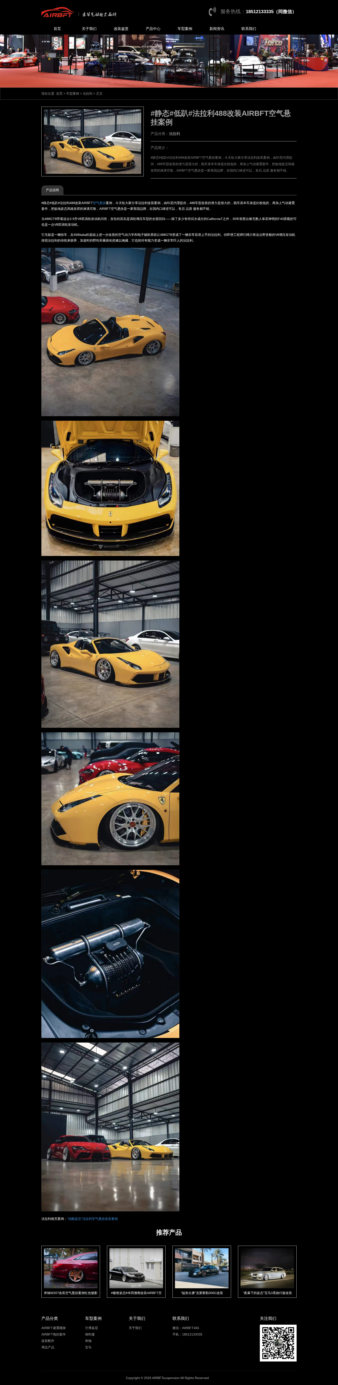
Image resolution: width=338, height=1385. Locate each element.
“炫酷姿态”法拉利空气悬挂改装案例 (92, 1219)
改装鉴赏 (121, 29)
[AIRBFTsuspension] (80, 11)
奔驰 (88, 1341)
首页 (57, 29)
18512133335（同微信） (271, 11)
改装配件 (47, 1341)
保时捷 (90, 1334)
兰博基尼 (91, 1328)
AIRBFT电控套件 (53, 1334)
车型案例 (185, 29)
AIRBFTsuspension (166, 1378)
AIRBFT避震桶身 (53, 1328)
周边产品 (47, 1347)
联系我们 (248, 29)
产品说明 (52, 190)
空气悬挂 (99, 203)
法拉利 (87, 93)
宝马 (88, 1347)
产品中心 (153, 29)
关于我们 (89, 29)
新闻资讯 (216, 29)
